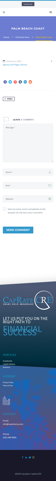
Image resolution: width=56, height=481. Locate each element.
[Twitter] (10, 82)
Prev (10, 99)
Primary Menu (50, 12)
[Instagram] (33, 457)
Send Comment (18, 230)
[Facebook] (5, 82)
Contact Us (28, 4)
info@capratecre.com (13, 424)
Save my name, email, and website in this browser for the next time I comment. (27, 211)
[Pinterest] (15, 82)
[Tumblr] (20, 82)
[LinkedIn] (25, 82)
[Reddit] (30, 82)
